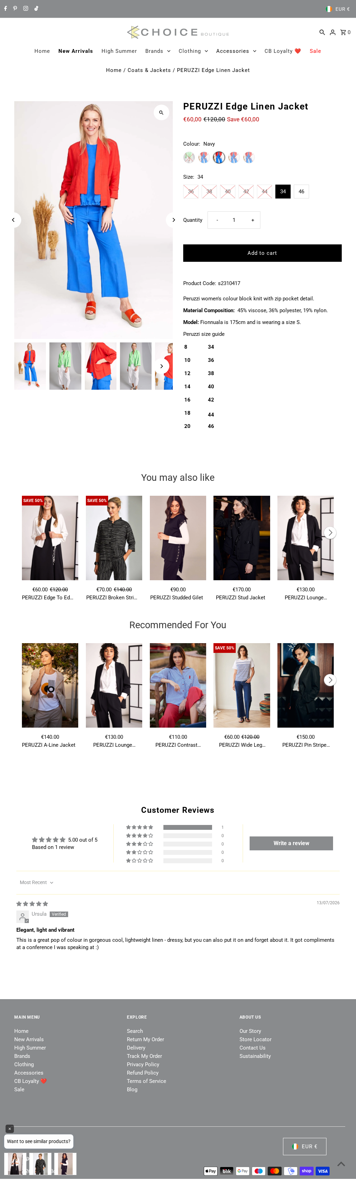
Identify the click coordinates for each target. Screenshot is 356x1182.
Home (42, 51)
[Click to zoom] (161, 112)
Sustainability (255, 1056)
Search (135, 1031)
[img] (32, 904)
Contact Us (253, 1048)
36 (191, 191)
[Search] (322, 32)
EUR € (342, 9)
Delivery (136, 1048)
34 (283, 191)
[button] (140, 827)
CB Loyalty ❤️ (283, 51)
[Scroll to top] (341, 1164)
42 (246, 191)
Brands (154, 51)
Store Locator (256, 1039)
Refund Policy (143, 1073)
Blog (132, 1089)
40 (227, 191)
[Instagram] (25, 9)
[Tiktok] (35, 9)
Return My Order (145, 1039)
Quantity (192, 220)
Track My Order (144, 1056)
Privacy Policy (143, 1064)
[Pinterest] (14, 9)
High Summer (119, 51)
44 (264, 191)
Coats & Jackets (149, 70)
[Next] (173, 220)
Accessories (232, 51)
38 (209, 191)
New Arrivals (75, 51)
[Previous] (13, 220)
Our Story (250, 1031)
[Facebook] (4, 9)
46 (301, 191)
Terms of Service (146, 1081)
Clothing (190, 51)
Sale (315, 51)
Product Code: (199, 283)
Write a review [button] (291, 843)
